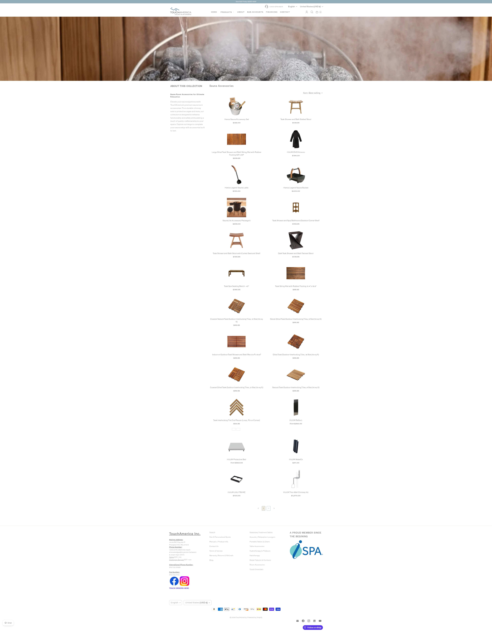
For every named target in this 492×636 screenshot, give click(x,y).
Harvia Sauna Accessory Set (236, 119)
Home (214, 12)
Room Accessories (257, 565)
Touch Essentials (256, 569)
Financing (271, 12)
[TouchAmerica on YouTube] (320, 621)
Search (212, 532)
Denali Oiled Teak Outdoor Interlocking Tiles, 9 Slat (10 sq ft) (295, 319)
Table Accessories (257, 546)
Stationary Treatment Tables (261, 532)
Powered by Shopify (254, 617)
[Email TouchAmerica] (297, 621)
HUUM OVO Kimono (296, 152)
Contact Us (213, 546)
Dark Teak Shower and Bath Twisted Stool (296, 253)
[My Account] (306, 12)
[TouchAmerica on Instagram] (309, 621)
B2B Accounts (255, 12)
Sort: (311, 93)
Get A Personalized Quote (220, 537)
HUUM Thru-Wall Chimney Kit (295, 492)
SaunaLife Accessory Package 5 (236, 220)
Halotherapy (255, 555)
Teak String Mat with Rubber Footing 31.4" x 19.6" (295, 286)
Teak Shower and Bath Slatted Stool (295, 119)
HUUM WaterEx (296, 459)
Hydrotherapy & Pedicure (260, 551)
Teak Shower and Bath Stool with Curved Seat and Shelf (236, 253)
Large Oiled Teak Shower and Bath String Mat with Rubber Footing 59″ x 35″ (236, 153)
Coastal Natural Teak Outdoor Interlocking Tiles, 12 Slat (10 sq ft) (236, 320)
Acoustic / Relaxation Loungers (262, 537)
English (291, 6)
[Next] (274, 508)
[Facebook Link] (174, 586)
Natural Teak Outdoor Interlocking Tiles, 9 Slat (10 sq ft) (295, 387)
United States (310, 6)
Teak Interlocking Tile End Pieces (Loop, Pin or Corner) (236, 420)
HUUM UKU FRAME (236, 492)
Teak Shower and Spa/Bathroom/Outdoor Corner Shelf (295, 220)
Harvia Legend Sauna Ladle (236, 188)
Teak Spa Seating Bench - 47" (236, 286)
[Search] (311, 12)
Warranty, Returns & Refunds (221, 555)
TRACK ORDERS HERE (179, 588)
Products (226, 12)
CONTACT (285, 12)
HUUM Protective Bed (236, 459)
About (240, 12)
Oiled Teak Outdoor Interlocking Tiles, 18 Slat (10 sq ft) (296, 354)
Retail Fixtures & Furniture (260, 560)
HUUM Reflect (295, 420)
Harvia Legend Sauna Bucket (295, 188)
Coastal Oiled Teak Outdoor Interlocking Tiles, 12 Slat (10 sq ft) (236, 387)
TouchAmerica (241, 617)
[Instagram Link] (184, 586)
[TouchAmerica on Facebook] (303, 621)
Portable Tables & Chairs (260, 542)
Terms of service (216, 551)
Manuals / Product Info (218, 542)
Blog (211, 560)
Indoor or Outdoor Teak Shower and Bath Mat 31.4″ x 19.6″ (236, 354)
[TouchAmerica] (180, 11)
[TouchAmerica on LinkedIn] (314, 621)
